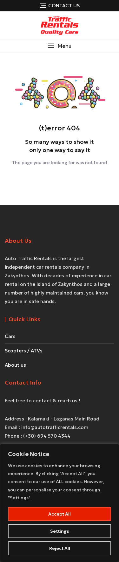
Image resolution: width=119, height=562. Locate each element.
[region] (59, 503)
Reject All (59, 548)
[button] (59, 46)
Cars (10, 336)
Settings (59, 531)
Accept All (59, 514)
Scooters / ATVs (24, 351)
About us (15, 365)
